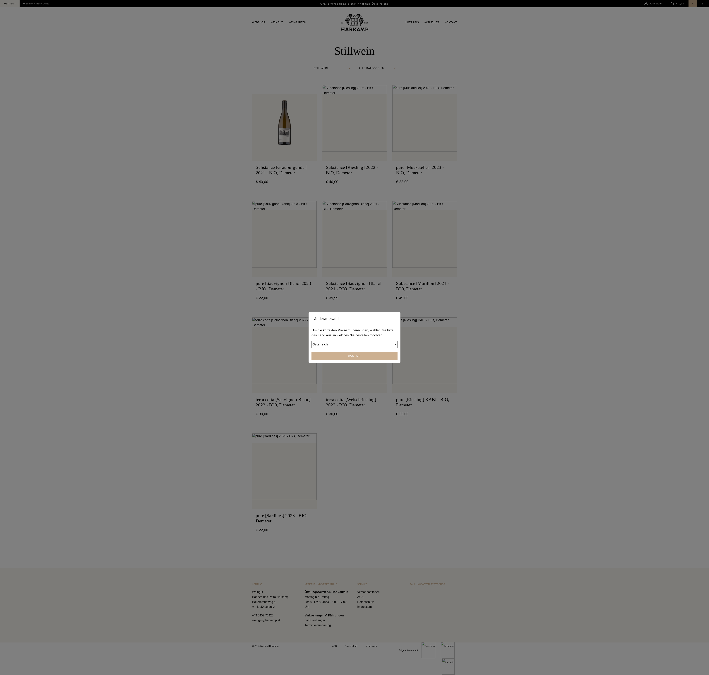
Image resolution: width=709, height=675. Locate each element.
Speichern (354, 355)
